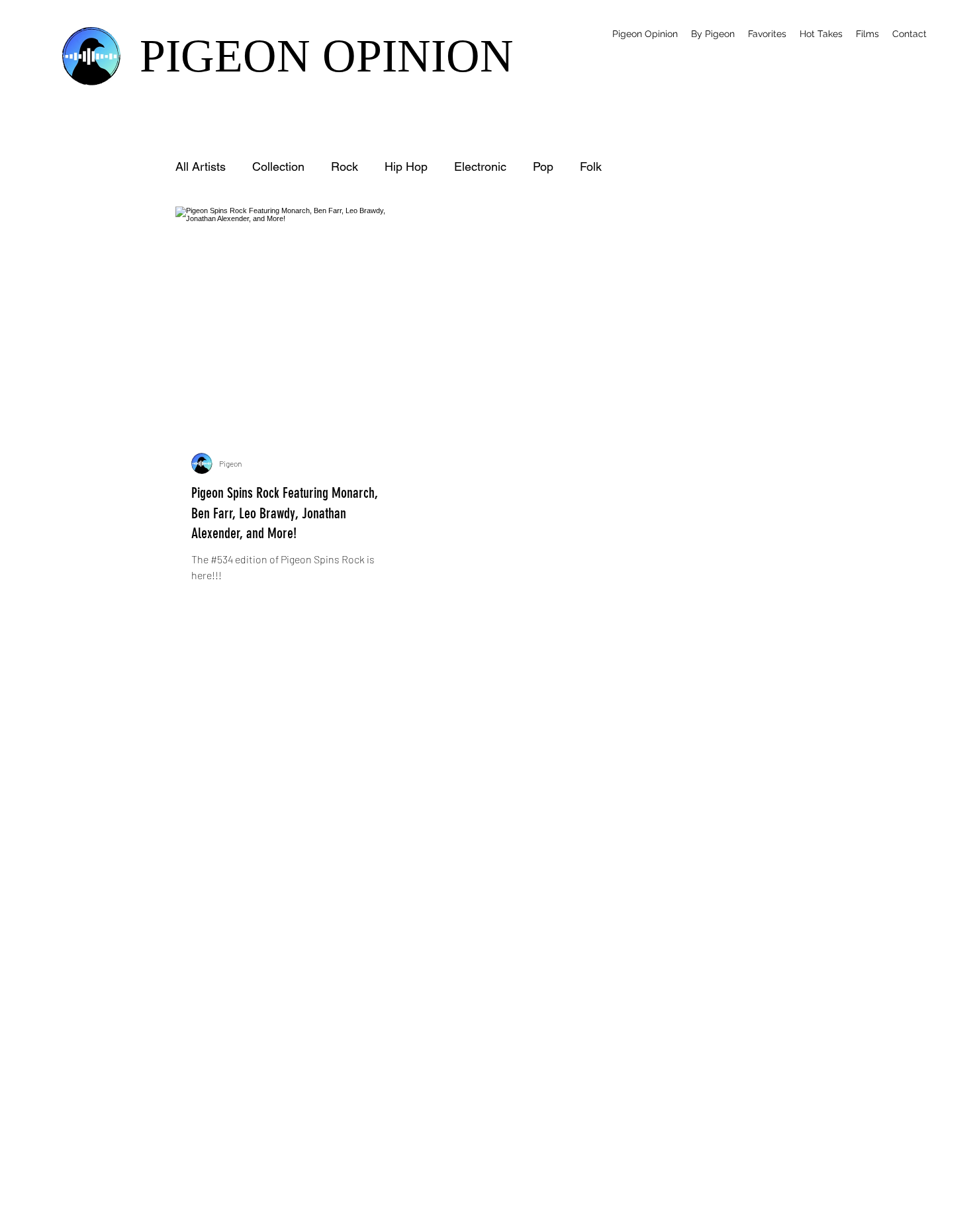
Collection (278, 166)
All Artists (200, 166)
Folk (591, 166)
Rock (344, 166)
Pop (543, 166)
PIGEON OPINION (327, 55)
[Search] (797, 50)
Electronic (480, 166)
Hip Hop (406, 166)
